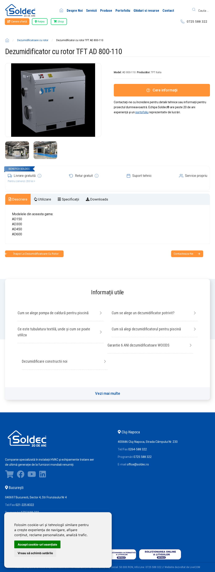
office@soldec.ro (138, 464)
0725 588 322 (197, 21)
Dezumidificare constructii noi (44, 361)
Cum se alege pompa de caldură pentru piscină (53, 313)
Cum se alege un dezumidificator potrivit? (143, 313)
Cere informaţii (165, 90)
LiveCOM (195, 567)
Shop (60, 21)
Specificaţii (70, 199)
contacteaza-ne (183, 253)
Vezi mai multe (107, 393)
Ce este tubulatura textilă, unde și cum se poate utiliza (54, 332)
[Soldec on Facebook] (20, 475)
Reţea (41, 21)
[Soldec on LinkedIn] (42, 475)
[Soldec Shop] (9, 475)
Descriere (19, 199)
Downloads (98, 199)
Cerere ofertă (18, 21)
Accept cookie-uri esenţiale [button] (37, 544)
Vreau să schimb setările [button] (35, 553)
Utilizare (44, 199)
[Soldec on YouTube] (32, 475)
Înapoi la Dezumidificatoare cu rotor (36, 253)
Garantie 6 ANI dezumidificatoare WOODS (138, 345)
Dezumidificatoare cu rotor (32, 40)
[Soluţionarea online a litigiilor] (160, 559)
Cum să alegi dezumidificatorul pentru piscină (146, 329)
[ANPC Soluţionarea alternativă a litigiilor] (115, 559)
